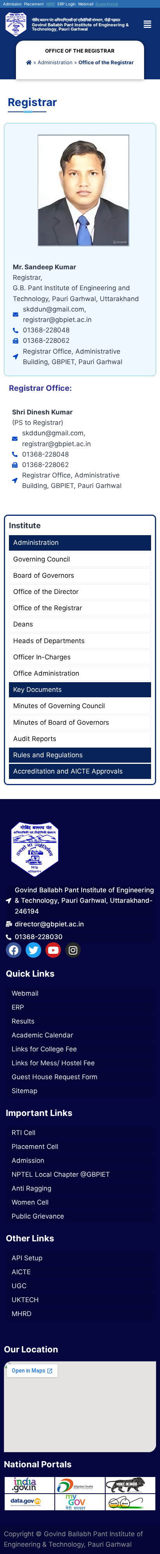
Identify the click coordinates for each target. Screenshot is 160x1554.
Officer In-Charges (42, 657)
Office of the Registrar (47, 608)
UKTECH (25, 1300)
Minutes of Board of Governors (61, 722)
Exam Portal (107, 4)
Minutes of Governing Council (59, 706)
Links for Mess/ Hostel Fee (53, 1063)
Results (23, 1021)
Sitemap (24, 1091)
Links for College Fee (44, 1049)
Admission (12, 4)
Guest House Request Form (54, 1077)
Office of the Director (45, 592)
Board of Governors (43, 575)
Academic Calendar (42, 1035)
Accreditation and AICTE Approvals (68, 771)
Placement (34, 4)
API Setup (27, 1258)
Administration (55, 62)
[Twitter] (33, 950)
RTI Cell (23, 1132)
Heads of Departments (49, 641)
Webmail (85, 4)
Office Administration (46, 673)
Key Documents (37, 689)
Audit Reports (34, 739)
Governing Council (41, 559)
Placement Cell (35, 1146)
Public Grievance (38, 1216)
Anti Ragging (31, 1188)
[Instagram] (73, 950)
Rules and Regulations (48, 755)
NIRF (50, 4)
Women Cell (30, 1202)
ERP (18, 1007)
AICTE (21, 1272)
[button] (150, 24)
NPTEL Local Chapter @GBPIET (61, 1174)
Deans (23, 624)
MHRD (21, 1314)
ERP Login (66, 4)
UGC (19, 1286)
